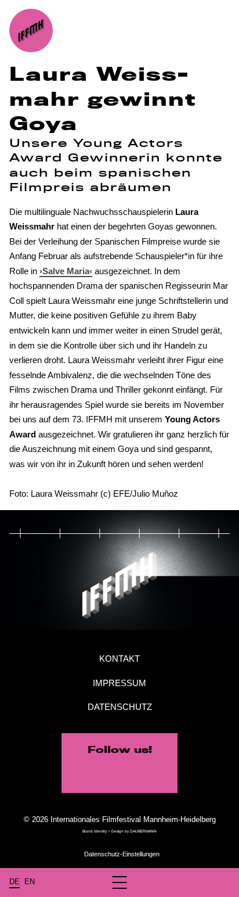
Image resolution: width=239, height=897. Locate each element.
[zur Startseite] (31, 30)
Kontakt (119, 658)
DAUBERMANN (143, 831)
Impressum (119, 683)
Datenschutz (120, 707)
